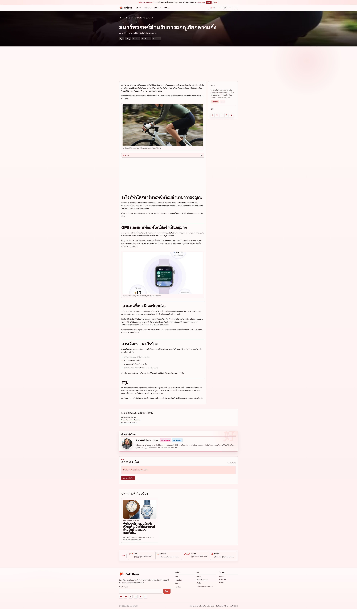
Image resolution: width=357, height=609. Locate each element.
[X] (131, 596)
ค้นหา (167, 591)
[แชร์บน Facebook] (222, 115)
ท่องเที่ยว (178, 587)
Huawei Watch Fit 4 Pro (128, 417)
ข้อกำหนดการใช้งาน (222, 606)
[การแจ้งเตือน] (230, 8)
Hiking (128, 39)
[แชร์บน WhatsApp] (226, 115)
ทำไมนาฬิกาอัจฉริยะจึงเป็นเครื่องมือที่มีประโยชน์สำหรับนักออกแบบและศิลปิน (139, 528)
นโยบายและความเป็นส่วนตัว (197, 606)
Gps (127, 18)
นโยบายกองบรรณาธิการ (205, 586)
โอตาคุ (177, 583)
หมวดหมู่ (146, 8)
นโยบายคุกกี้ (201, 2)
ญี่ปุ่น (176, 576)
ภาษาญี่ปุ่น (178, 580)
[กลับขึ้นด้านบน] (236, 8)
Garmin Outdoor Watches (129, 422)
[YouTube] (121, 596)
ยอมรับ (208, 2)
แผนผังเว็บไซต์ (234, 606)
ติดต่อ (199, 583)
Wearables (156, 39)
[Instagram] (136, 596)
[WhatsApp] (145, 596)
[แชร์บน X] (217, 115)
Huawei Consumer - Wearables (130, 420)
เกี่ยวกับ (199, 576)
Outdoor (136, 39)
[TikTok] (140, 596)
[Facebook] (126, 596)
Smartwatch (146, 39)
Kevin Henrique (123, 22)
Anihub (221, 576)
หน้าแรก (138, 8)
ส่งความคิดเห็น (128, 478)
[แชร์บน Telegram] (231, 115)
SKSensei (157, 8)
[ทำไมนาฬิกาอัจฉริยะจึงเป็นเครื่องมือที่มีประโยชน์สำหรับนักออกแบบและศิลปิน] (139, 509)
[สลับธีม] (225, 8)
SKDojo (166, 8)
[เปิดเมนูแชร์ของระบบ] (212, 115)
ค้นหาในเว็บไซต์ (123, 587)
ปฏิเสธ (215, 2)
